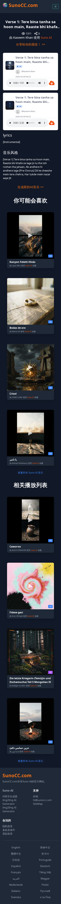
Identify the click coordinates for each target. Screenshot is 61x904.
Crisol (13, 393)
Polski (45, 884)
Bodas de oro (18, 328)
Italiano (15, 891)
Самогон (15, 546)
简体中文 (45, 847)
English (16, 847)
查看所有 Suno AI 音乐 (30, 472)
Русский (45, 891)
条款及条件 (9, 830)
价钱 (35, 796)
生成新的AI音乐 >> (31, 187)
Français (16, 872)
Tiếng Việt (45, 872)
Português (45, 860)
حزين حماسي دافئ (19, 748)
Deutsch (45, 866)
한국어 (45, 853)
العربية (16, 878)
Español (16, 866)
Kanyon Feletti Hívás (22, 262)
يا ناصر (13, 459)
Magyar (45, 878)
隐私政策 (8, 826)
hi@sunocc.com (42, 800)
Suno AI (46, 37)
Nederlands (16, 884)
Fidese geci (16, 612)
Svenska (16, 897)
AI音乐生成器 (10, 796)
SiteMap (38, 804)
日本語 (16, 860)
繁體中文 (16, 853)
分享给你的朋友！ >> (30, 44)
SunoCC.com (17, 775)
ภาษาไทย (45, 897)
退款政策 (8, 833)
